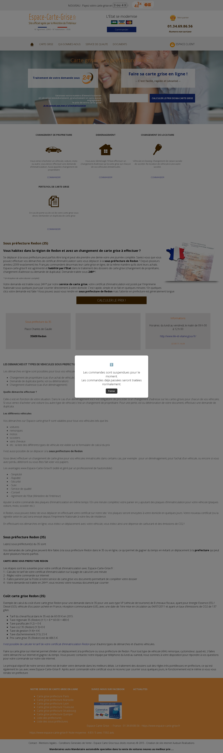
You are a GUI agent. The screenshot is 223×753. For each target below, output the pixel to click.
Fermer (111, 391)
